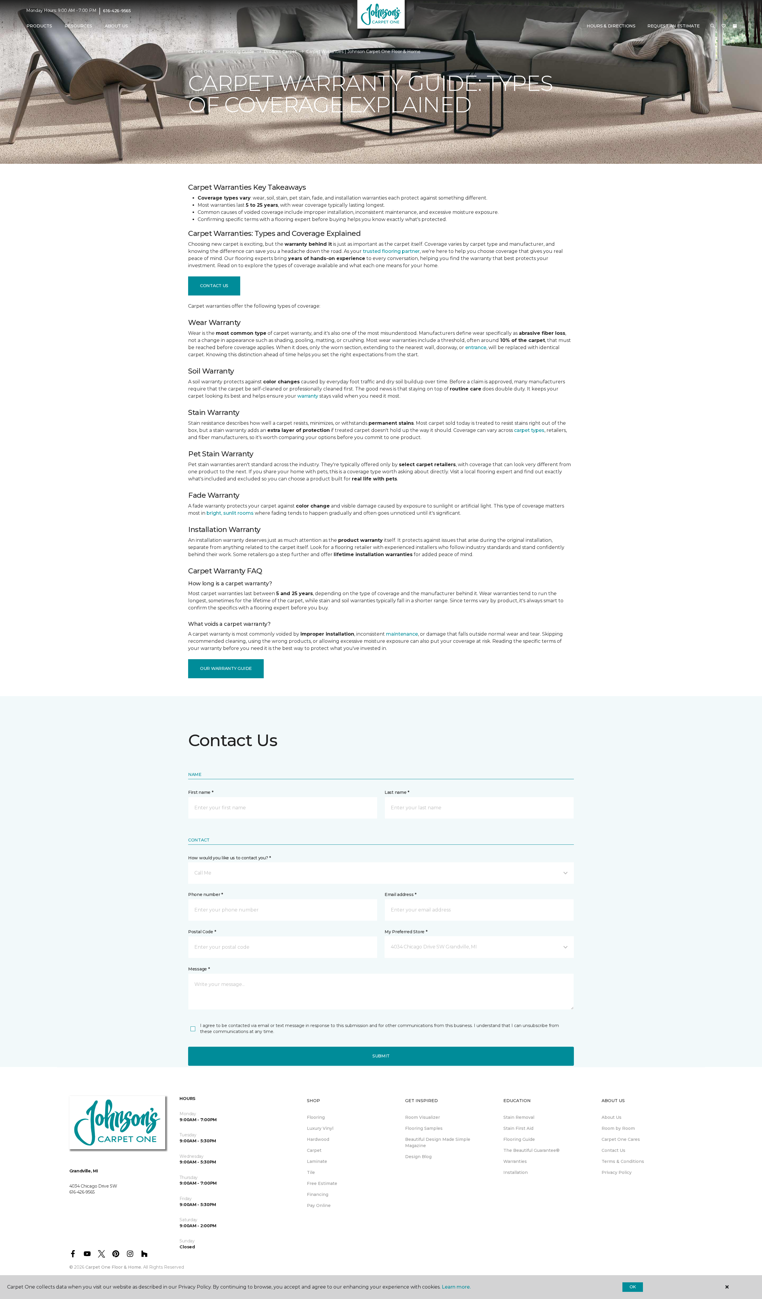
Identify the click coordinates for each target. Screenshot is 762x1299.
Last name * (397, 792)
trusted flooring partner (391, 251)
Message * (199, 969)
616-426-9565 (117, 10)
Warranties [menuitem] (515, 1161)
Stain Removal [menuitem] (518, 1117)
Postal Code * (202, 932)
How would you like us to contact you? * (229, 858)
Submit (381, 1056)
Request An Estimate (673, 26)
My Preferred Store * (406, 932)
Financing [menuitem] (317, 1194)
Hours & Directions (611, 26)
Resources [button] (78, 26)
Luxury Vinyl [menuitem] (320, 1128)
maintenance (402, 634)
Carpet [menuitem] (314, 1150)
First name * (200, 792)
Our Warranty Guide (226, 668)
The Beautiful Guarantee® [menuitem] (531, 1150)
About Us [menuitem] (612, 1117)
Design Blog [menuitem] (418, 1156)
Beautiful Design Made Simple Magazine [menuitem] (437, 1142)
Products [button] (39, 26)
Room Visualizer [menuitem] (422, 1117)
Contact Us (214, 285)
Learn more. (456, 1287)
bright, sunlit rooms (230, 513)
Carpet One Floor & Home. (113, 1267)
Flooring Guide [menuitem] (519, 1139)
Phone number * (205, 894)
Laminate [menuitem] (317, 1161)
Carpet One (200, 51)
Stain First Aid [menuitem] (518, 1128)
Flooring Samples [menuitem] (424, 1128)
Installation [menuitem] (515, 1172)
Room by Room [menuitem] (618, 1128)
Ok (633, 1286)
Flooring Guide (238, 51)
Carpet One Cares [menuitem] (621, 1139)
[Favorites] (723, 26)
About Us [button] (116, 26)
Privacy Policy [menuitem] (617, 1172)
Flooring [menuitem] (316, 1117)
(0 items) (735, 26)
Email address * (400, 894)
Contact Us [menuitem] (613, 1150)
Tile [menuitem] (311, 1172)
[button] (712, 26)
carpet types (529, 430)
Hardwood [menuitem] (318, 1139)
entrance (475, 347)
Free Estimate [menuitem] (322, 1183)
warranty (307, 396)
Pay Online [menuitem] (319, 1205)
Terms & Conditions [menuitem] (623, 1161)
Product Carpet (280, 51)
